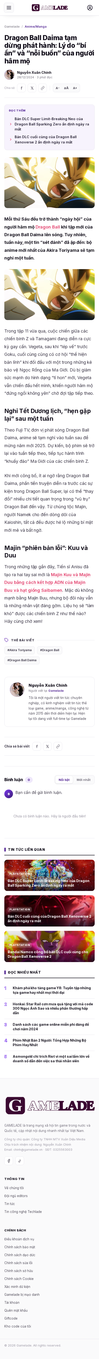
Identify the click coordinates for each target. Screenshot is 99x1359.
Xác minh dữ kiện (17, 1287)
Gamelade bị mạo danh (22, 1295)
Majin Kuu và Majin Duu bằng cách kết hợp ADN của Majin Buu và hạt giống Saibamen (47, 582)
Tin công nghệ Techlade (23, 1212)
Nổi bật (64, 780)
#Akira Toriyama (19, 650)
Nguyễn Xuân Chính (34, 72)
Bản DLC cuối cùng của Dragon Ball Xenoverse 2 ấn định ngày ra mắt (46, 139)
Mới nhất (84, 780)
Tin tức (9, 1204)
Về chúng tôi (14, 1188)
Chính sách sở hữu (18, 1271)
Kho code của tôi (17, 1326)
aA (66, 88)
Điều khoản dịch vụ (19, 1239)
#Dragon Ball (49, 650)
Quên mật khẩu (16, 1311)
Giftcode (11, 1319)
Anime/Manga (36, 26)
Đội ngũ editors (16, 1196)
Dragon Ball (48, 226)
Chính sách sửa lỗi (18, 1263)
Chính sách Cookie (19, 1279)
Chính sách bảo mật (19, 1247)
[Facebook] (21, 88)
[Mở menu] (9, 8)
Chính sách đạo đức (19, 1255)
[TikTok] (19, 1161)
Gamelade (12, 26)
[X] (32, 88)
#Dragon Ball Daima (22, 660)
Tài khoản (11, 1303)
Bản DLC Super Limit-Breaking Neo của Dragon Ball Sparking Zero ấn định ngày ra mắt (52, 124)
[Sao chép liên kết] (42, 88)
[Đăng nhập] (90, 7)
